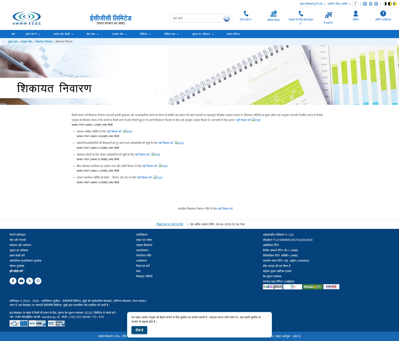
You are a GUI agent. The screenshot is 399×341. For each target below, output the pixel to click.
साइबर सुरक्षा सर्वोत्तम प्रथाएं (277, 271)
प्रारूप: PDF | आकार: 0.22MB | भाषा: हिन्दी (98, 147)
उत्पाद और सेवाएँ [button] (61, 34)
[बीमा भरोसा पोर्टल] (331, 285)
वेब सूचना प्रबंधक (272, 276)
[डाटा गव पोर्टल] (313, 285)
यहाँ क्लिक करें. (114, 131)
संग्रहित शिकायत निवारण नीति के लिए (205, 208)
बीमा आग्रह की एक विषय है (277, 266)
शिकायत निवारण (44, 41)
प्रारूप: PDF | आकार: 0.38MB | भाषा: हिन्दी (98, 159)
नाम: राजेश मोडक (19, 317)
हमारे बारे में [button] (31, 34)
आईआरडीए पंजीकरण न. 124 (278, 234)
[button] (385, 4)
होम (13, 34)
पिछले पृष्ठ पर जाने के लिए (170, 224)
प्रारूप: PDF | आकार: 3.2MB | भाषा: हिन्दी (92, 124)
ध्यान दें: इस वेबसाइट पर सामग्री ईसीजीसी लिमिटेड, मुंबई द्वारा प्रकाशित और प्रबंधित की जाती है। (60, 305)
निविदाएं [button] (143, 34)
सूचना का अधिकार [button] (201, 34)
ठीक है (139, 330)
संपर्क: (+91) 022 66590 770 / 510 (83, 317)
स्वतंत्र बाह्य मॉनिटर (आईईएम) (278, 281)
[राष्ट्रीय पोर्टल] (272, 285)
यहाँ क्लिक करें (243, 120)
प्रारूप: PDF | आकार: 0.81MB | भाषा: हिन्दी (98, 136)
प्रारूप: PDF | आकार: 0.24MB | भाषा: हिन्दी (98, 182)
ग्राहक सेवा (26, 41)
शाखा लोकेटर (233, 34)
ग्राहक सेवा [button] (117, 34)
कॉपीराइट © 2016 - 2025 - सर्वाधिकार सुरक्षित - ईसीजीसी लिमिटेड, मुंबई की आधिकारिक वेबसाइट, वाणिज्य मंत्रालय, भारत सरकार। (78, 301)
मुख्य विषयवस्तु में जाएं (311, 3)
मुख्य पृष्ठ (12, 41)
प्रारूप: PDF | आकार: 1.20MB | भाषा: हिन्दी (98, 170)
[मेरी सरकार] (292, 285)
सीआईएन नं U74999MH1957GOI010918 (288, 240)
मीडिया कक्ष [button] (169, 34)
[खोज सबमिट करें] (226, 18)
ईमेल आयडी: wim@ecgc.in (43, 317)
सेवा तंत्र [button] (90, 34)
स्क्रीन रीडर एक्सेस (338, 3)
